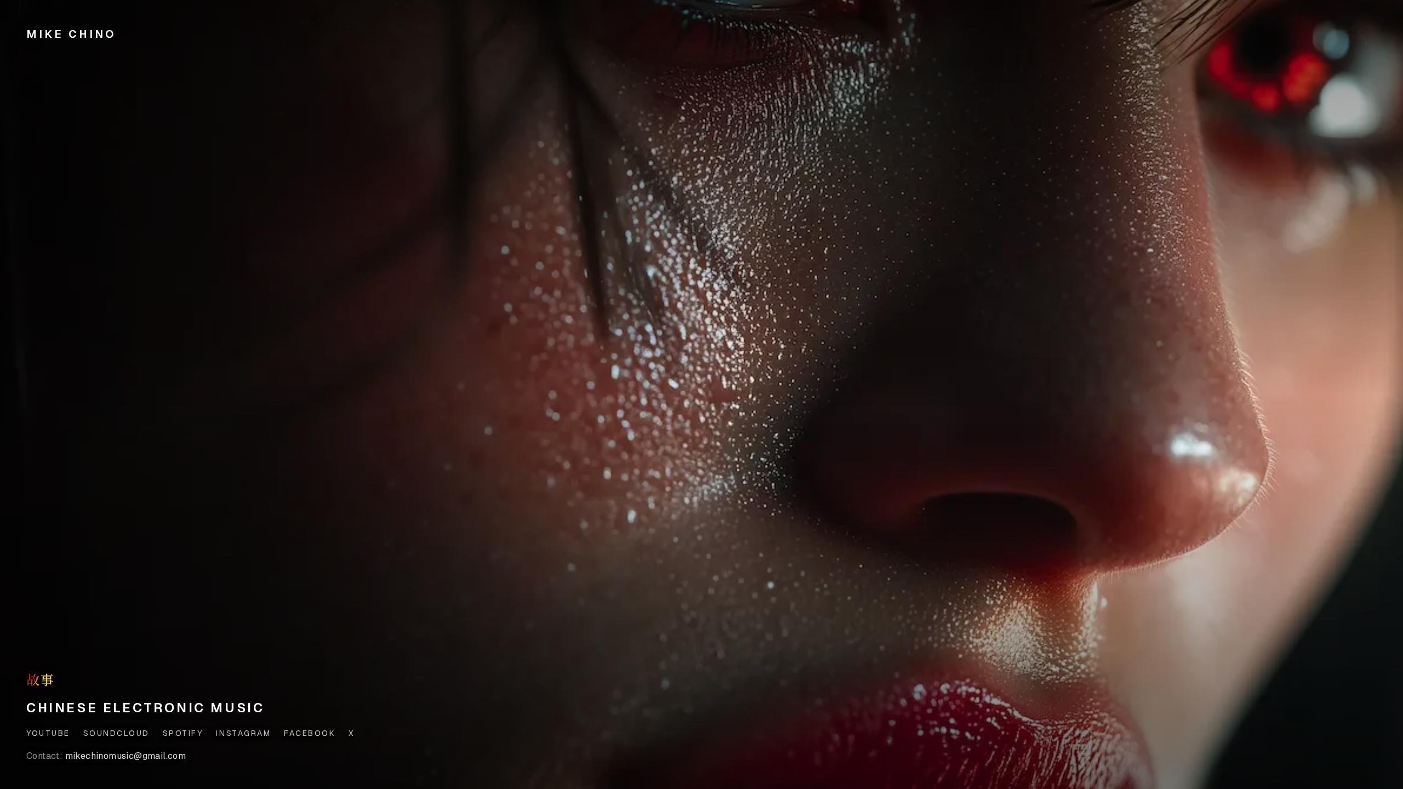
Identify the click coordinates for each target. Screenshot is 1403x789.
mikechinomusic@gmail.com (106, 756)
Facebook (309, 733)
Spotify (183, 733)
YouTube (48, 733)
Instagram (243, 733)
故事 (40, 679)
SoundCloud (116, 733)
